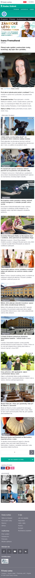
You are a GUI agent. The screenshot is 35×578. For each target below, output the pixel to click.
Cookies (3, 573)
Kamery (32, 9)
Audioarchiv (24, 9)
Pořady (12, 19)
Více (30, 19)
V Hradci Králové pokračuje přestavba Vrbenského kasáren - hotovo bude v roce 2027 (16, 338)
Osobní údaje (11, 573)
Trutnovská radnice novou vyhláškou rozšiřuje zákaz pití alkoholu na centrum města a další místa (17, 271)
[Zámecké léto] (17, 29)
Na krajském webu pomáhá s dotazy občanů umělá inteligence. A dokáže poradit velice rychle (16, 202)
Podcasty (4, 539)
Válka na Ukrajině (7, 518)
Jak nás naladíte (23, 518)
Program (16, 9)
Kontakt (20, 528)
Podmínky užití (21, 573)
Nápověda (21, 520)
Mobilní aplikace (7, 541)
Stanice (4, 523)
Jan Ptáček (7, 88)
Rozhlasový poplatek (24, 530)
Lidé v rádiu (21, 523)
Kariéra (20, 525)
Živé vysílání (5, 534)
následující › (31, 452)
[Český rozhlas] (6, 2)
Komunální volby (7, 520)
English (29, 573)
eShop (4, 525)
